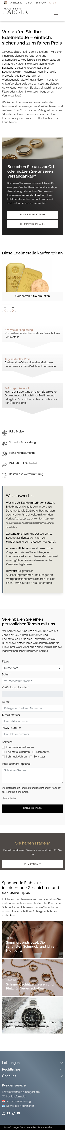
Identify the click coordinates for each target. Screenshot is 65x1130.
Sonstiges (40, 756)
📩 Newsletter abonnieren (18, 1105)
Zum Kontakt (32, 864)
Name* (6, 701)
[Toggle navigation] (58, 13)
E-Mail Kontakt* (11, 714)
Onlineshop (16, 2)
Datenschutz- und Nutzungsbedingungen (28, 788)
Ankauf (53, 2)
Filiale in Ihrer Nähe (32, 214)
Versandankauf (11, 95)
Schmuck (41, 2)
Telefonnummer (12, 727)
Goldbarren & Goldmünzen (32, 296)
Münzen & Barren (13, 8)
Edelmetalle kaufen (18, 751)
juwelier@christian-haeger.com (21, 1091)
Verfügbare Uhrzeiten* (15, 687)
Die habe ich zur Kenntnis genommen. (31, 790)
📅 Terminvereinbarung (16, 1101)
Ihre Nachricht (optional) (16, 763)
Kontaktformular (16, 1096)
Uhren (29, 2)
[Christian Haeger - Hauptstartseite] (5, 2)
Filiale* (6, 661)
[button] (13, 310)
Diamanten (43, 751)
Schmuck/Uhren (16, 756)
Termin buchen (32, 808)
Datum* (6, 674)
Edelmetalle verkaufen (20, 747)
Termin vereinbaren (32, 224)
